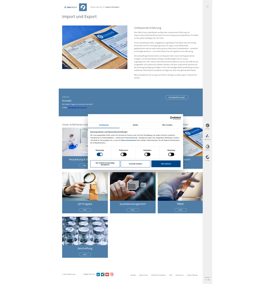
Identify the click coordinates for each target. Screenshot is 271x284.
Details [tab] (135, 125)
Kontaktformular (177, 97)
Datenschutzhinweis (129, 140)
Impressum (179, 275)
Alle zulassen (166, 164)
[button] (207, 7)
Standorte (207, 277)
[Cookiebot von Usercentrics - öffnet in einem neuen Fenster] (171, 118)
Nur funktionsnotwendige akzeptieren (105, 164)
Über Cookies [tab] (167, 125)
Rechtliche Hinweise (158, 275)
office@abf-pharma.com (77, 107)
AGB (170, 275)
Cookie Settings (192, 275)
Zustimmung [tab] (104, 125)
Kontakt (133, 275)
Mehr (85, 165)
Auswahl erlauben (135, 164)
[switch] (124, 154)
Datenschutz (143, 275)
